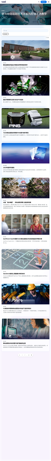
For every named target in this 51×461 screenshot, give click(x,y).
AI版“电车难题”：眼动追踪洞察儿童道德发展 (17, 202)
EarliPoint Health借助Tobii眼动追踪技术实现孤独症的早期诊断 (22, 239)
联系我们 (44, 2)
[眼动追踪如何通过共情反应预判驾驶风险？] (25, 50)
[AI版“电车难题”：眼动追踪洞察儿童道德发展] (25, 188)
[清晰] (46, 30)
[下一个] (31, 355)
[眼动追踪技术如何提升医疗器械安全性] (25, 329)
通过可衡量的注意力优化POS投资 (13, 100)
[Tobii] (4, 2)
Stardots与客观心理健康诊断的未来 (14, 274)
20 (28, 355)
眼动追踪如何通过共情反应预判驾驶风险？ (15, 65)
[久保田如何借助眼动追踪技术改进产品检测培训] (25, 294)
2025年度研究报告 (8, 167)
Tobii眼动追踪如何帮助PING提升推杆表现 (15, 133)
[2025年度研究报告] (25, 153)
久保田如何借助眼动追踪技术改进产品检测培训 (17, 308)
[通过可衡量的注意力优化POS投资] (25, 85)
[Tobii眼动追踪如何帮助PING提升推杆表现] (25, 118)
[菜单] (48, 2)
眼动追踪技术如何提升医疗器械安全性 (14, 343)
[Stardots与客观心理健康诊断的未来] (25, 259)
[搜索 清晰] (25, 30)
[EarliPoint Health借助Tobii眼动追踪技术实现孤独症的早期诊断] (25, 224)
